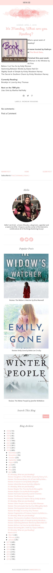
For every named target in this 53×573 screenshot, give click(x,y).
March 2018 (12, 532)
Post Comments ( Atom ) (20, 175)
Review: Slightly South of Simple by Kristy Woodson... (27, 520)
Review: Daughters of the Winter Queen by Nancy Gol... (28, 477)
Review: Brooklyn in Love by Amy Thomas (23, 511)
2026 (9, 431)
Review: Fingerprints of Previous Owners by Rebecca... (28, 513)
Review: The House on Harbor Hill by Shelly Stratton (26, 499)
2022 (9, 441)
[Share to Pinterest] (32, 95)
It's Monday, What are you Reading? (21, 474)
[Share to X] (28, 95)
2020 (9, 445)
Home (27, 172)
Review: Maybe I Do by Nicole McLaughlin (23, 491)
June (10, 467)
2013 (9, 552)
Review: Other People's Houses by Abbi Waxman (25, 503)
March (11, 535)
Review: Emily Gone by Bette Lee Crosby (26, 350)
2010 (9, 559)
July (10, 465)
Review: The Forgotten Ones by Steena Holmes (25, 508)
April (10, 472)
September (13, 460)
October (12, 458)
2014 (9, 549)
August (11, 462)
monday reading (30, 101)
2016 (9, 545)
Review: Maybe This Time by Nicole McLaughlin (25, 489)
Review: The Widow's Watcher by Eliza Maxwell (26, 300)
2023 (9, 438)
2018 (8, 450)
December (13, 453)
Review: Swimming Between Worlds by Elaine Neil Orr (27, 523)
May (10, 470)
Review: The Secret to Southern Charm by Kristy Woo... (28, 518)
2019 (9, 448)
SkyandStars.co (34, 570)
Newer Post (6, 172)
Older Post (47, 172)
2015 (9, 547)
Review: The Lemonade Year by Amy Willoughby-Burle (27, 506)
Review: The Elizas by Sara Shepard (21, 496)
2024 (9, 436)
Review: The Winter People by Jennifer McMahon (26, 401)
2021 (9, 443)
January (12, 540)
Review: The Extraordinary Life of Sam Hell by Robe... (27, 479)
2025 (9, 433)
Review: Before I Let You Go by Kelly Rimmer (24, 525)
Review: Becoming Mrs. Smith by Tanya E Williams (26, 528)
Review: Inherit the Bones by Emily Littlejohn (24, 484)
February (12, 537)
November (13, 455)
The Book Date (36, 52)
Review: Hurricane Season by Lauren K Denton (24, 494)
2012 (9, 554)
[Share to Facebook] (23, 95)
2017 (9, 542)
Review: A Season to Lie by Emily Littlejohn (23, 482)
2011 (9, 557)
